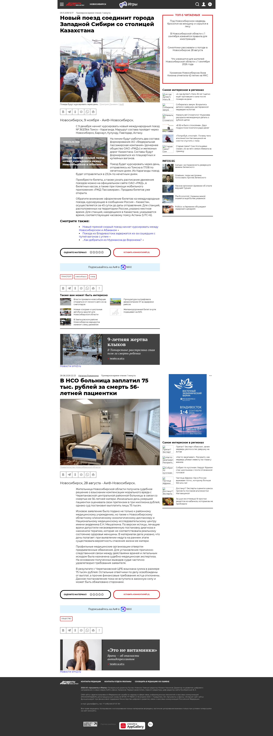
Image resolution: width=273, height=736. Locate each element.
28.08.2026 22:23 (68, 375)
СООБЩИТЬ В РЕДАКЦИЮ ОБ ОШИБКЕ (152, 682)
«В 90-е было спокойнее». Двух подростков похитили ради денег (192, 126)
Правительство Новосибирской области (80, 467)
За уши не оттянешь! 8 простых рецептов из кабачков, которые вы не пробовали (194, 501)
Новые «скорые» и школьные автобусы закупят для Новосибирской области (88, 312)
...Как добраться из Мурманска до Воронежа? (112, 239)
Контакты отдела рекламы (117, 682)
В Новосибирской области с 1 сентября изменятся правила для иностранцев (187, 36)
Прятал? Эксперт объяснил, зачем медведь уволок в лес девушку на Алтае (193, 449)
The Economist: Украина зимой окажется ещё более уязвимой (190, 197)
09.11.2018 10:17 (66, 13)
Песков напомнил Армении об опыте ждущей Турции (193, 187)
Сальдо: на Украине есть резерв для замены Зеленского (193, 166)
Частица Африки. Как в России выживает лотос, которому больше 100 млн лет (193, 480)
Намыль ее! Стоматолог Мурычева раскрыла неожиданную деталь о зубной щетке (193, 117)
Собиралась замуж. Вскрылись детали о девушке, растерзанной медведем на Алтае (192, 107)
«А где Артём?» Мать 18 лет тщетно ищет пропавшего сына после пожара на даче (193, 96)
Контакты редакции (91, 682)
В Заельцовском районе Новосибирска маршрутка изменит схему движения (87, 322)
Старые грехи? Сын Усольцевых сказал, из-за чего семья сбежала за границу (193, 148)
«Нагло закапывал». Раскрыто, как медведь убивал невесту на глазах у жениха (193, 459)
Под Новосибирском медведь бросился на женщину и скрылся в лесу (187, 24)
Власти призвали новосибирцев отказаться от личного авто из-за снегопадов (90, 302)
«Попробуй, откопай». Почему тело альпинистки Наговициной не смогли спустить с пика (193, 138)
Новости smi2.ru (70, 366)
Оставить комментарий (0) (137, 252)
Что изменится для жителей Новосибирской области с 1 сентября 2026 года (188, 62)
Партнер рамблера (108, 724)
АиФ (121, 104)
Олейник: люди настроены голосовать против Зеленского (190, 176)
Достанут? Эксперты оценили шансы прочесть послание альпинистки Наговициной (194, 491)
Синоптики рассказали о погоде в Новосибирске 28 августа (188, 49)
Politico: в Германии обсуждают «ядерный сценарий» (190, 208)
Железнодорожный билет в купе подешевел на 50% (140, 310)
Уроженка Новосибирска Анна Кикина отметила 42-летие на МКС (187, 74)
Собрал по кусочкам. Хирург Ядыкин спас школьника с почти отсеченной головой (194, 470)
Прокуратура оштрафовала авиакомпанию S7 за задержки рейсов (139, 302)
